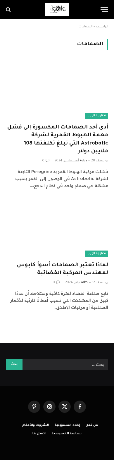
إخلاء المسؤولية (67, 425)
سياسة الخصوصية (67, 434)
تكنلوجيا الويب (96, 115)
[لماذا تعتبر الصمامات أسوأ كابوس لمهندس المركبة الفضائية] (57, 228)
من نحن (92, 425)
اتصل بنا (39, 434)
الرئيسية (102, 27)
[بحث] (9, 9)
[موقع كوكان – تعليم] (57, 9)
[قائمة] (104, 9)
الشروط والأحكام (35, 425)
